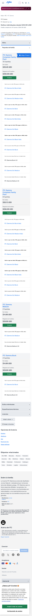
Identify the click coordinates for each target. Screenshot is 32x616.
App (2, 439)
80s (10, 459)
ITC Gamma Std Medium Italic (13, 98)
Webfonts (3, 436)
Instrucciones (23, 465)
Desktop (3, 433)
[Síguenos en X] (9, 555)
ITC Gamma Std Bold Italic (12, 119)
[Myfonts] (9, 3)
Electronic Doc (5, 442)
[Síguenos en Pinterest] (14, 555)
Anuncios (4, 459)
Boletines (15, 459)
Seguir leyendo (5, 537)
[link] (26, 3)
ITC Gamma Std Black (11, 129)
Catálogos (25, 462)
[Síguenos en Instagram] (4, 555)
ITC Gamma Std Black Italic (13, 139)
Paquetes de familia (8, 47)
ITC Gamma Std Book (11, 150)
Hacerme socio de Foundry (9, 572)
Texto (3, 465)
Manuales (11, 456)
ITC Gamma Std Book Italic (12, 88)
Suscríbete (24, 550)
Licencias (5, 414)
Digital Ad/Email (5, 444)
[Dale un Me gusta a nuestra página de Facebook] (19, 555)
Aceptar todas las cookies (14, 606)
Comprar (9, 78)
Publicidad (9, 462)
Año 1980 (4, 456)
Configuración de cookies (14, 611)
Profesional (17, 462)
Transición (25, 456)
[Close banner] (29, 8)
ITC (5, 15)
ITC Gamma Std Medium (12, 170)
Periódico (9, 465)
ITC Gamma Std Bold (11, 109)
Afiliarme (4, 575)
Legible (16, 465)
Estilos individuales (8, 404)
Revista (28, 459)
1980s (3, 462)
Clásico (22, 459)
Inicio (2, 15)
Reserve (18, 456)
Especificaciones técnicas (10, 409)
